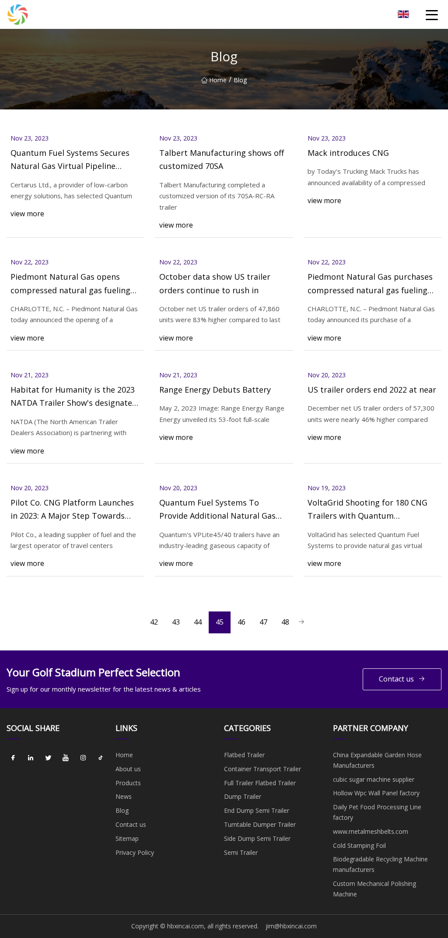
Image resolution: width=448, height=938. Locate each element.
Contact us (396, 679)
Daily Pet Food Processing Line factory (377, 812)
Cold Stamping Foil (359, 845)
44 (198, 622)
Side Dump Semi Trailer (257, 838)
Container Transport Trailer (262, 769)
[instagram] (83, 758)
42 (154, 622)
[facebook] (13, 758)
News (124, 796)
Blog (122, 810)
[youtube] (65, 758)
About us (128, 769)
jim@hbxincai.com (291, 926)
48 (285, 622)
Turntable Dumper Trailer (260, 824)
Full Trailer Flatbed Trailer (260, 783)
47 (263, 622)
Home (218, 80)
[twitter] (48, 758)
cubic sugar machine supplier (373, 779)
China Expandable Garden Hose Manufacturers (377, 760)
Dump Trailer (242, 796)
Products (128, 783)
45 (220, 622)
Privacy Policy (135, 852)
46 (241, 622)
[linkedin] (30, 758)
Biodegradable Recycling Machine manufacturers (380, 864)
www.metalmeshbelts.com (370, 831)
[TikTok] (100, 758)
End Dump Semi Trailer (256, 810)
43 (176, 622)
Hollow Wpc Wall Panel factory (376, 793)
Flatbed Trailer (244, 755)
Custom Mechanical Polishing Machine (374, 888)
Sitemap (127, 838)
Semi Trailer (241, 852)
